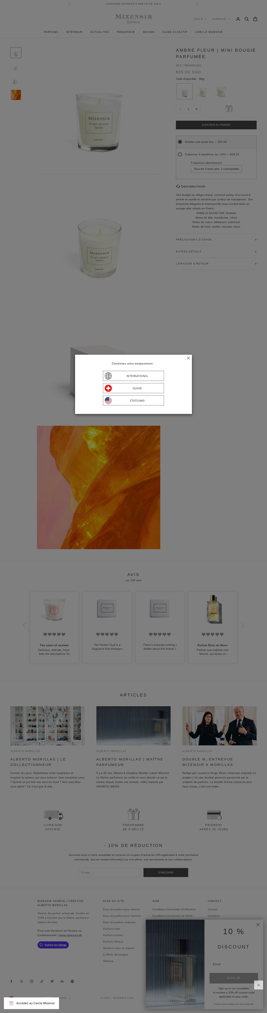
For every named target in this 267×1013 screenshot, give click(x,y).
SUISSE (137, 388)
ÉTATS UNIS (137, 400)
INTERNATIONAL (137, 375)
